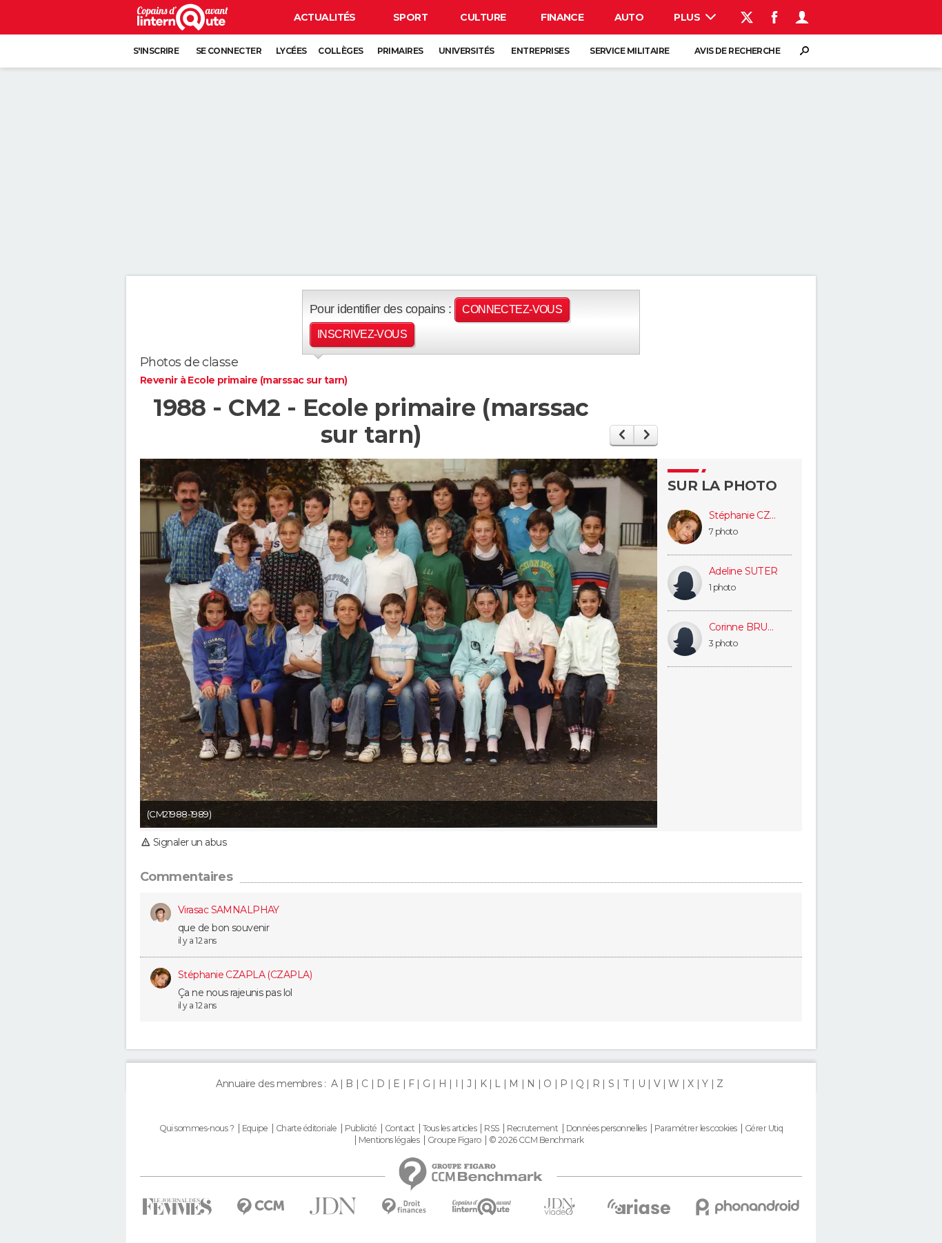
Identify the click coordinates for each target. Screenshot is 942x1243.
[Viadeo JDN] (559, 1206)
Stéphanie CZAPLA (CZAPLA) (743, 515)
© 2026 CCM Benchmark (536, 1140)
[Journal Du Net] (333, 1206)
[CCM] (260, 1206)
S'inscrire (156, 51)
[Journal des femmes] (177, 1206)
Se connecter (228, 51)
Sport (410, 17)
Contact (399, 1128)
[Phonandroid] (748, 1206)
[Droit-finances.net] (404, 1206)
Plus (688, 17)
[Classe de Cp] (646, 435)
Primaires (400, 51)
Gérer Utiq (764, 1128)
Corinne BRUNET (743, 627)
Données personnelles (606, 1128)
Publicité (361, 1128)
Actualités (325, 17)
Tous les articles (450, 1128)
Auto (629, 17)
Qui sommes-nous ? (196, 1128)
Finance (562, 17)
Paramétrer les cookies (695, 1128)
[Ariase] (639, 1206)
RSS (491, 1128)
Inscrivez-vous (362, 334)
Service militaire (629, 51)
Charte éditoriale (306, 1128)
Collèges (340, 51)
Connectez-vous (512, 309)
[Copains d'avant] (482, 1206)
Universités (466, 51)
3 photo (723, 643)
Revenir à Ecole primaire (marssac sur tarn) (244, 380)
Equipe (255, 1128)
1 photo (722, 587)
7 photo (723, 531)
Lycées (291, 51)
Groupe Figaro (454, 1140)
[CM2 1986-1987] (622, 435)
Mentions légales (389, 1140)
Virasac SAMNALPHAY (228, 910)
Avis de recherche (737, 51)
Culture (482, 17)
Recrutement (532, 1128)
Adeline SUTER (743, 571)
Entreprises (540, 51)
